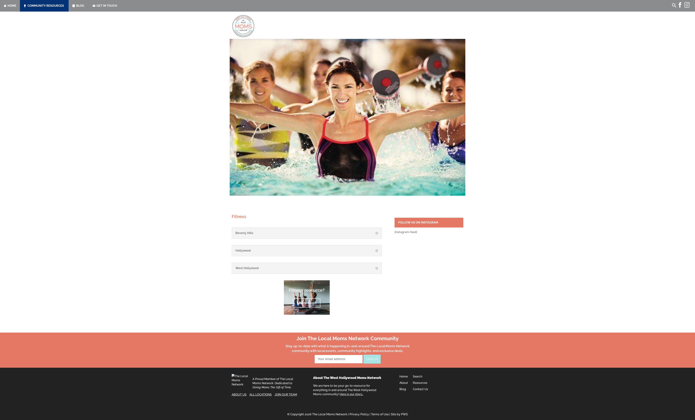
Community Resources (46, 5)
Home (12, 5)
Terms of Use (380, 414)
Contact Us (420, 389)
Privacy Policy (359, 414)
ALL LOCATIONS (260, 394)
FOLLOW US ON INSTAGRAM (418, 222)
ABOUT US (239, 394)
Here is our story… (351, 394)
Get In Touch (106, 5)
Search (417, 376)
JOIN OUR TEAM (286, 394)
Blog (80, 5)
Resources (420, 383)
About (403, 383)
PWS (404, 414)
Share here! (306, 303)
